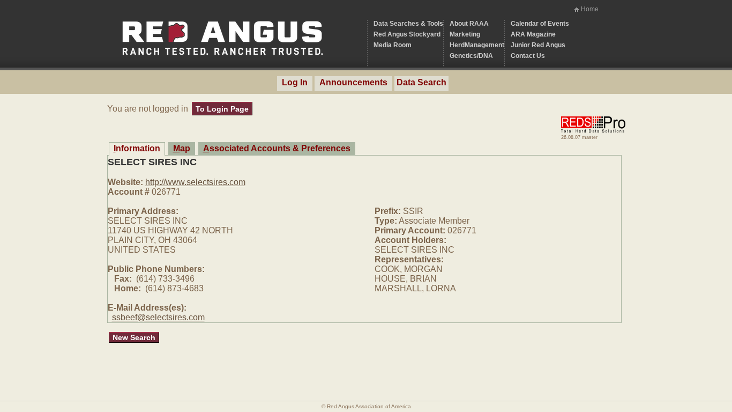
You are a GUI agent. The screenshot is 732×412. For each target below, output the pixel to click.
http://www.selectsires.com (195, 182)
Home (590, 9)
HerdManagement (477, 45)
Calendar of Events (540, 23)
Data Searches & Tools (408, 23)
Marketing (465, 34)
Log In (295, 82)
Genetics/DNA (471, 56)
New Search (134, 337)
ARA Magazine (533, 34)
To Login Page (222, 109)
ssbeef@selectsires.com (158, 317)
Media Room (393, 45)
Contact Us (528, 56)
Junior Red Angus (538, 45)
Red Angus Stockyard (407, 34)
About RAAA (469, 23)
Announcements (353, 82)
